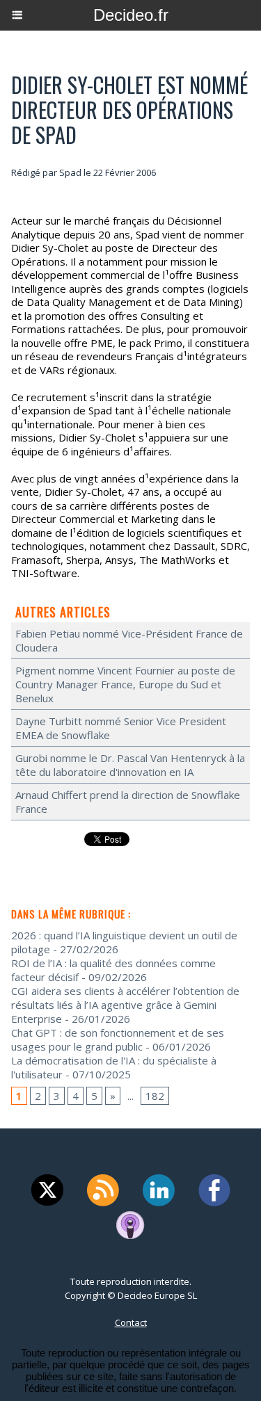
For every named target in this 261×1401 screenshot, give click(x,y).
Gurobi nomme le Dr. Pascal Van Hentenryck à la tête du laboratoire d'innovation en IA (130, 765)
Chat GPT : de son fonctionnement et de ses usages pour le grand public (117, 1039)
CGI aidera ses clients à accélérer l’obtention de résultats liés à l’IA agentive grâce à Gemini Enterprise (125, 1005)
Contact (131, 1322)
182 (154, 1096)
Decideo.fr (130, 15)
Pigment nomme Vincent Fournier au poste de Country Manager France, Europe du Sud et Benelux (125, 684)
